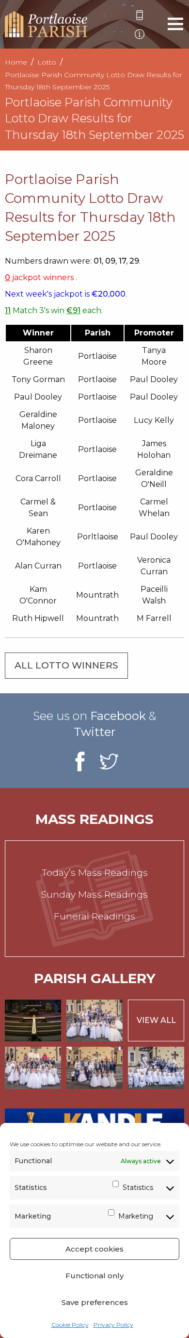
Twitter (94, 732)
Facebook (118, 716)
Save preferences (95, 1302)
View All (156, 1020)
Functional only (94, 1275)
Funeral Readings (94, 916)
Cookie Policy (70, 1324)
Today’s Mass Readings (95, 872)
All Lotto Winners (66, 665)
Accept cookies (94, 1249)
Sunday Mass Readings (94, 894)
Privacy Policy (113, 1324)
